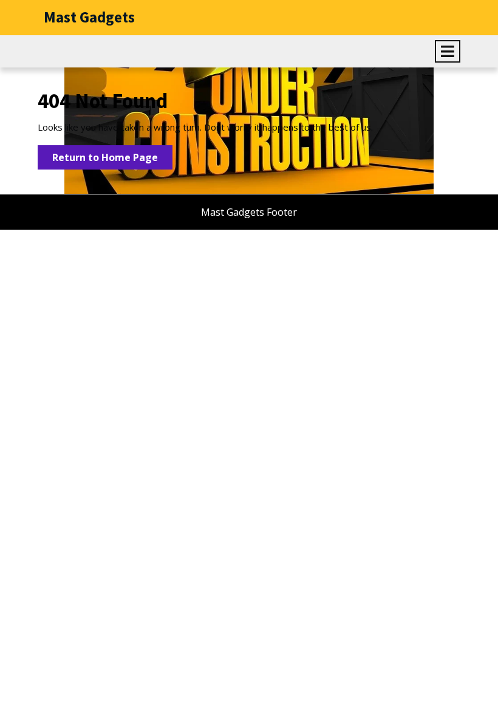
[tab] (447, 51)
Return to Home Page (112, 160)
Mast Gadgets (89, 17)
